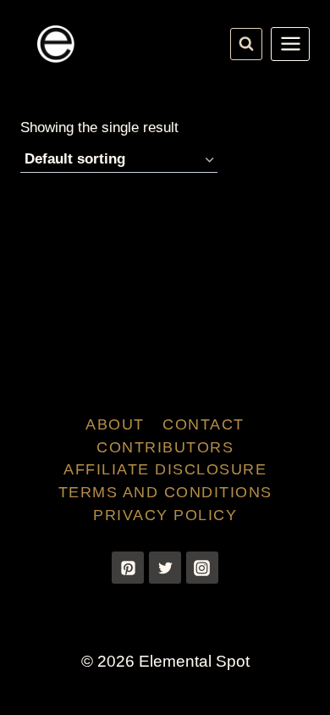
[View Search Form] (246, 44)
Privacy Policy (165, 515)
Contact (203, 424)
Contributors (165, 447)
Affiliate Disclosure (165, 469)
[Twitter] (165, 567)
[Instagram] (202, 567)
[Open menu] (290, 44)
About (115, 424)
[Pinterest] (128, 567)
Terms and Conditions (165, 492)
